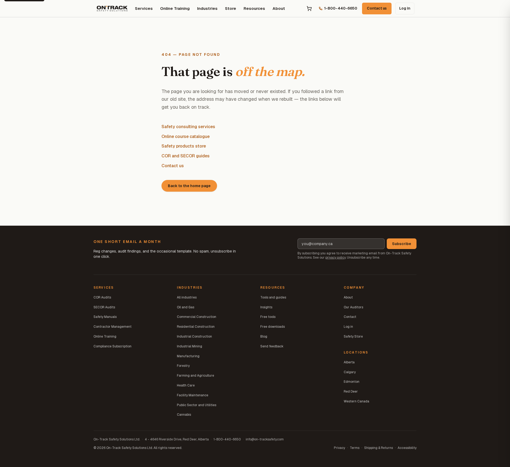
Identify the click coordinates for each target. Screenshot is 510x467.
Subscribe (401, 243)
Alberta (349, 362)
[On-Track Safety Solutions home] (112, 8)
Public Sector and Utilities (196, 405)
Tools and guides (273, 297)
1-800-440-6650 (227, 439)
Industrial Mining (189, 346)
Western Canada (356, 401)
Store (230, 8)
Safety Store (353, 336)
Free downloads (272, 327)
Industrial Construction (194, 336)
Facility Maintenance (192, 395)
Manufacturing (188, 356)
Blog (263, 336)
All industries (187, 297)
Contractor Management (112, 327)
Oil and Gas (185, 307)
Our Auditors (353, 307)
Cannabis (184, 415)
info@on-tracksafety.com (265, 439)
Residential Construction (196, 327)
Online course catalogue (186, 136)
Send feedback (271, 346)
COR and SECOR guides (186, 156)
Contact (350, 317)
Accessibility (407, 448)
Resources (254, 8)
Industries (207, 8)
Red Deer (351, 391)
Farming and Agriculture (195, 375)
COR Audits (102, 297)
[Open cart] (309, 8)
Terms (354, 448)
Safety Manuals (105, 317)
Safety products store (184, 146)
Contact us (377, 8)
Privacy (339, 448)
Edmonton (351, 382)
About (279, 8)
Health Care (186, 385)
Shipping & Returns (378, 448)
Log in (404, 8)
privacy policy (335, 257)
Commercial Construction (196, 317)
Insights (266, 307)
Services (144, 8)
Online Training (175, 8)
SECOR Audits (104, 307)
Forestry (183, 366)
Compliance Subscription (112, 346)
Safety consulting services (188, 126)
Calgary (350, 372)
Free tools (267, 317)
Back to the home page (189, 185)
